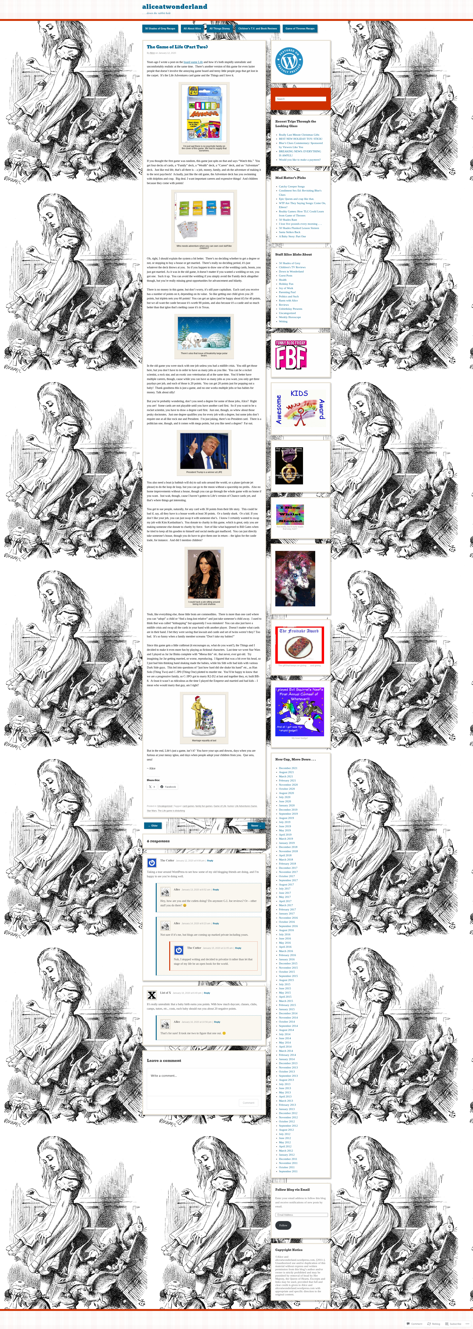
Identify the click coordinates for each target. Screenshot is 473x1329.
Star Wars (152, 810)
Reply (210, 860)
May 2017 (285, 896)
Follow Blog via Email (292, 1189)
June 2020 (285, 801)
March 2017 (286, 905)
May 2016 (285, 942)
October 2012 (287, 1121)
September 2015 (288, 976)
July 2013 (284, 1084)
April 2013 (285, 1096)
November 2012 (288, 1117)
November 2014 (288, 1017)
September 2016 (288, 926)
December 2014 (288, 1013)
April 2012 (285, 1146)
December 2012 (288, 1113)
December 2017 (288, 867)
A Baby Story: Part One (292, 236)
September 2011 (288, 1171)
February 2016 (287, 955)
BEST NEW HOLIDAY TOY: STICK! (300, 138)
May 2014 (285, 1042)
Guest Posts (285, 275)
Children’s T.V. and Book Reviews (257, 28)
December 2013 (288, 1063)
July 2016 (284, 934)
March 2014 (286, 1050)
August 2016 (286, 930)
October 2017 (287, 876)
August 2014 (286, 1029)
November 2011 (288, 1163)
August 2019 (286, 818)
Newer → (256, 825)
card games (188, 806)
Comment (248, 1102)
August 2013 (286, 1079)
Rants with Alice (288, 300)
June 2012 (285, 1138)
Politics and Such (289, 296)
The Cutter (167, 860)
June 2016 (285, 938)
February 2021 (287, 780)
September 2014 (288, 1025)
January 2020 (287, 805)
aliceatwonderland (174, 7)
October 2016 (287, 921)
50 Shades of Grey (289, 263)
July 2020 (284, 797)
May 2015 (285, 992)
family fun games (203, 806)
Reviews (284, 304)
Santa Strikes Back (289, 232)
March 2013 (286, 1100)
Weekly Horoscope (290, 317)
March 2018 (286, 859)
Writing (283, 321)
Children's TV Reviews (292, 267)
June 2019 (285, 826)
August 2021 (286, 772)
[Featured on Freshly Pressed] (289, 76)
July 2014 (284, 1034)
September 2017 (288, 880)
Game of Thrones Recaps (300, 28)
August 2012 (286, 1129)
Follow (283, 1225)
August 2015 (286, 980)
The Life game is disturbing (171, 810)
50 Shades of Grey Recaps (160, 28)
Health (283, 279)
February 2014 (287, 1054)
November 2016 (288, 917)
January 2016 (287, 959)
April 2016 (285, 946)
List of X (165, 992)
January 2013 (287, 1109)
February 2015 (287, 1005)
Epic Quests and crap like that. (296, 198)
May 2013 (285, 1092)
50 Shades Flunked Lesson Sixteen (299, 228)
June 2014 (285, 1038)
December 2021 (288, 768)
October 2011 (287, 1167)
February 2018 (287, 863)
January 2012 (287, 1154)
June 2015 (285, 988)
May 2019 (285, 830)
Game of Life (220, 806)
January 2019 (287, 842)
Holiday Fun (286, 283)
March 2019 (286, 838)
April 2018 (285, 855)
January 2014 (287, 1059)
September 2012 (288, 1125)
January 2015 (287, 1009)
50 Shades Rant (288, 219)
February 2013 (287, 1104)
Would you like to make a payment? (300, 159)
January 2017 (287, 913)
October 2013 (287, 1071)
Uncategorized (164, 806)
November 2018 (288, 851)
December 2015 (288, 963)
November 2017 (288, 871)
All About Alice (192, 28)
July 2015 (284, 984)
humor (230, 806)
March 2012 (286, 1150)
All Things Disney (220, 28)
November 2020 (288, 784)
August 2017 (286, 884)
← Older (153, 825)
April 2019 (285, 834)
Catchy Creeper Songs (292, 186)
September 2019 (288, 813)
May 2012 (285, 1142)
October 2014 (287, 1021)
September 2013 (288, 1075)
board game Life (193, 62)
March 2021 (286, 776)
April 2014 (285, 1046)
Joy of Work (286, 288)
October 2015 (287, 971)
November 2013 (288, 1067)
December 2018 (288, 847)
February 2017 (287, 909)
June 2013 (285, 1088)
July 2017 (284, 888)
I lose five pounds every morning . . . (300, 223)
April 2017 (285, 901)
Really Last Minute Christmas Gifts (299, 134)
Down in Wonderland (291, 271)
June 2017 (285, 892)
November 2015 (288, 967)
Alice (152, 53)
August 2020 (286, 793)
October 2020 (287, 788)
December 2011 (288, 1158)
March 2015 (286, 1000)
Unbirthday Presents (290, 308)
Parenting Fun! (287, 292)
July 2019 (284, 822)
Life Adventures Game (246, 806)
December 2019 (288, 809)
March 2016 (286, 951)
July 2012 (284, 1134)
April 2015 (285, 996)
